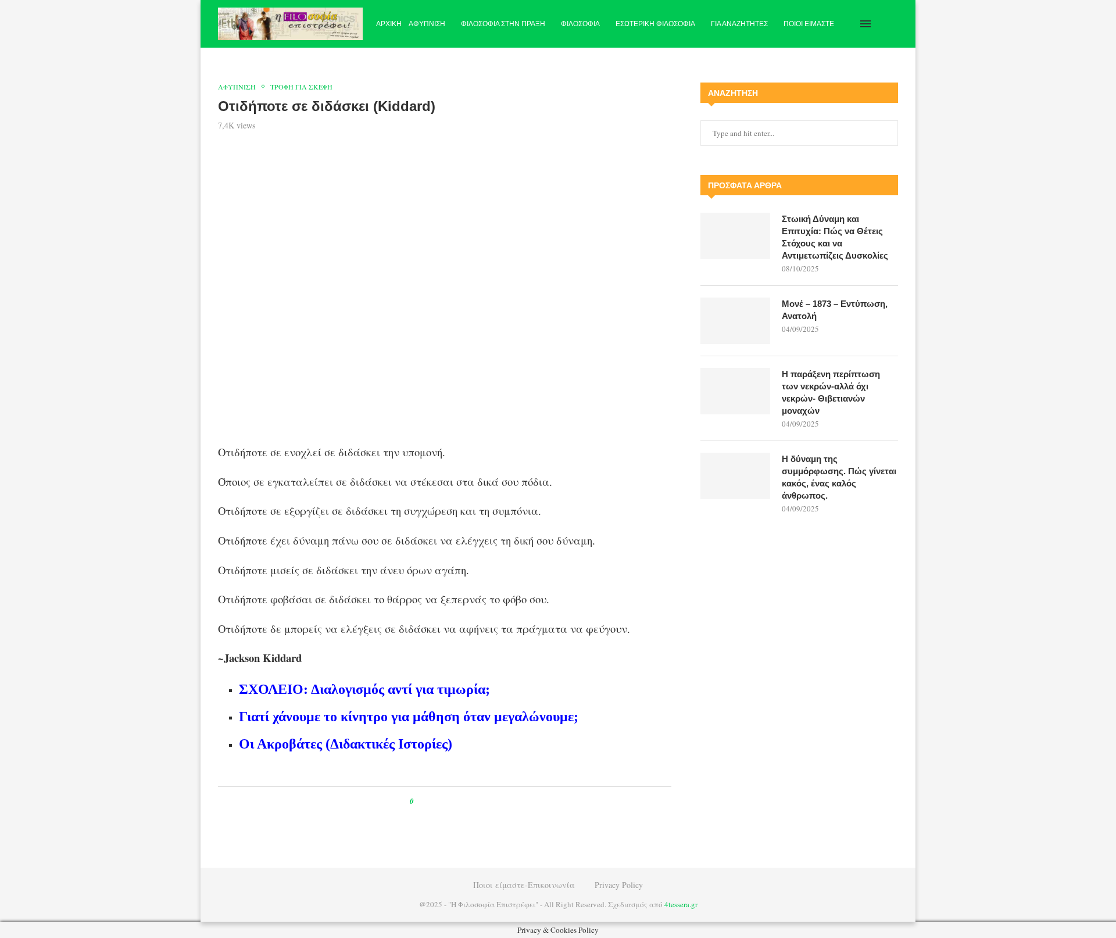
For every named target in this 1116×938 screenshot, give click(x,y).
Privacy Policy (619, 884)
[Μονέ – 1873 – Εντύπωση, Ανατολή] (735, 321)
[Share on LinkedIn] (460, 801)
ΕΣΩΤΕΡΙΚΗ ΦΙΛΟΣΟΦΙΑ (655, 24)
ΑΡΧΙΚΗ (389, 24)
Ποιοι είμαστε (809, 24)
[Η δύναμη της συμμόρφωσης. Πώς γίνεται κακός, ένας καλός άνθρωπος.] (735, 476)
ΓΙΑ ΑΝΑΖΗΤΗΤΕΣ (739, 24)
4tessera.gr (681, 904)
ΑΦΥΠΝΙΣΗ (427, 24)
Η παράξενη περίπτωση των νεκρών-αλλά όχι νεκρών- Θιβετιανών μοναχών (831, 392)
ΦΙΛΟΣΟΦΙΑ (580, 24)
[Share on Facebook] (433, 801)
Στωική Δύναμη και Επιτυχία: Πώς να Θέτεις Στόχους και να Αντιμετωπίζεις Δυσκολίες (835, 237)
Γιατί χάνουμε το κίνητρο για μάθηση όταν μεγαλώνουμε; (408, 716)
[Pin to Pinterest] (449, 801)
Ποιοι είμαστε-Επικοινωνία (524, 884)
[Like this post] (420, 801)
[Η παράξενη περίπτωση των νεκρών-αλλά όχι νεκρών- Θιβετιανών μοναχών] (735, 391)
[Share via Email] (471, 801)
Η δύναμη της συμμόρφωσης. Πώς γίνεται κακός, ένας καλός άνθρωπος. (839, 477)
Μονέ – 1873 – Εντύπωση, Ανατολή (835, 310)
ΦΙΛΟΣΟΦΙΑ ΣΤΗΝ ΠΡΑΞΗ (503, 24)
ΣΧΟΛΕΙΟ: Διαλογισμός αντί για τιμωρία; (364, 689)
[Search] (892, 24)
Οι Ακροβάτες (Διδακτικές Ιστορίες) (345, 743)
